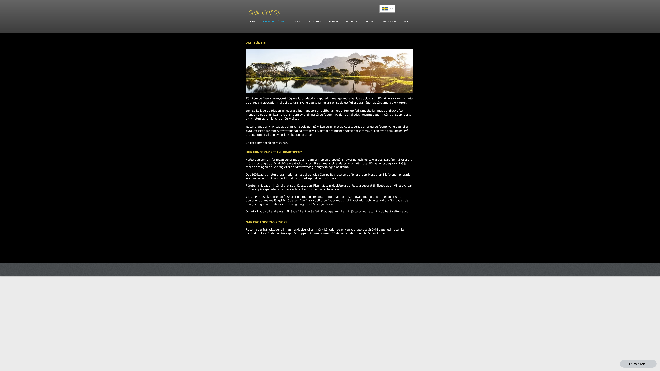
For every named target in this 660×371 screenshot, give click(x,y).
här (284, 142)
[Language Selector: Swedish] (387, 9)
